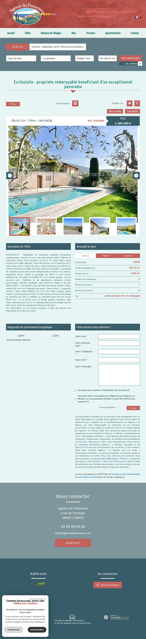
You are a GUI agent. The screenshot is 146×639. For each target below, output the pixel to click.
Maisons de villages (51, 33)
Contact (135, 33)
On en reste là (35, 599)
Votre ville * (81, 360)
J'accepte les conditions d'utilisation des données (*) (104, 390)
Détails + (106, 256)
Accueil (11, 33)
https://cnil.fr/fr (81, 447)
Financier (128, 256)
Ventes (17, 47)
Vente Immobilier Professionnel (58, 47)
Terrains (90, 33)
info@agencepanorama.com (73, 533)
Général (85, 256)
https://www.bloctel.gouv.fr (114, 461)
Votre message (83, 366)
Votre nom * (81, 336)
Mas (73, 33)
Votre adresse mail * (82, 344)
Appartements (112, 33)
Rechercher (131, 58)
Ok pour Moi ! (37, 629)
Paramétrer (14, 629)
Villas (28, 33)
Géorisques (31, 311)
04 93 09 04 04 (73, 526)
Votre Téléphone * (83, 353)
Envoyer (133, 408)
